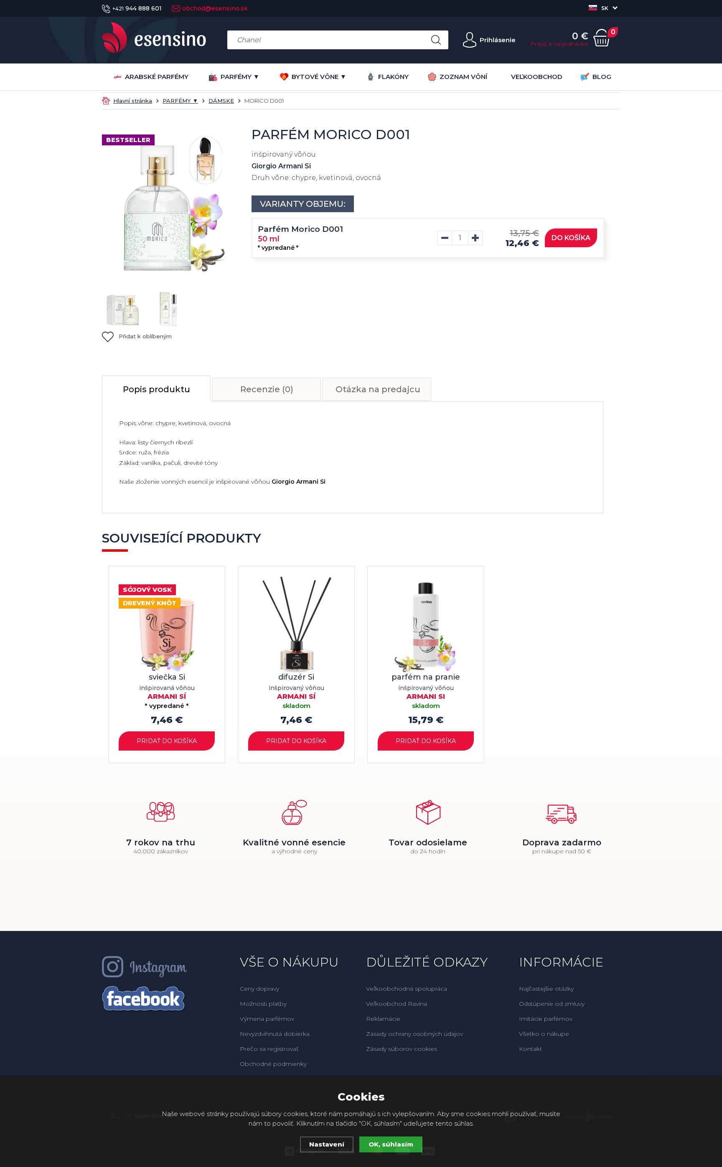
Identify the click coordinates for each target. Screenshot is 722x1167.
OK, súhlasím (391, 1144)
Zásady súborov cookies (401, 1049)
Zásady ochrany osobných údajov (414, 1034)
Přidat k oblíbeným (145, 336)
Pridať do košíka (167, 741)
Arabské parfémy (156, 77)
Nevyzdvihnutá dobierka (275, 1034)
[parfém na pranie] (426, 624)
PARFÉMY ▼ (240, 77)
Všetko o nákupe (544, 1034)
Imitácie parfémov (545, 1018)
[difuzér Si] (296, 624)
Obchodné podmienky (273, 1064)
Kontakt (530, 1049)
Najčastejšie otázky (546, 988)
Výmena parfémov (267, 1018)
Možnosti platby (263, 1003)
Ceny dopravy (259, 988)
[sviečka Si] (167, 624)
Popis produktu (156, 389)
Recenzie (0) (266, 389)
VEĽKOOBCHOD (536, 77)
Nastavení (326, 1144)
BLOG (601, 77)
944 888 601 (137, 8)
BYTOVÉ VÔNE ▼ (319, 77)
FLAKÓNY (393, 77)
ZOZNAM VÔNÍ (463, 77)
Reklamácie (383, 1018)
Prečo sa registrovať (269, 1049)
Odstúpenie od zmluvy (552, 1003)
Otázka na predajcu (378, 389)
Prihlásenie (498, 40)
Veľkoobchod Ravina (396, 1003)
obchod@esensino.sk (215, 8)
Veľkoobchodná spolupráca (406, 988)
